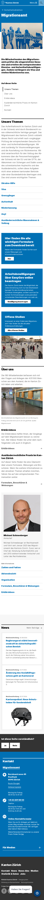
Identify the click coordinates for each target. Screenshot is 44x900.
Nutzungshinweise (27, 882)
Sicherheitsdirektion (13, 10)
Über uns (8, 94)
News (14, 871)
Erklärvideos (9, 98)
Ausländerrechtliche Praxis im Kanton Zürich (20, 104)
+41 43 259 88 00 (16, 800)
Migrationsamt (11, 767)
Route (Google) (14, 783)
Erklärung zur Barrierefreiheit (10, 882)
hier (22, 834)
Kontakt (7, 110)
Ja (5, 745)
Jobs (22, 874)
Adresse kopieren (14, 787)
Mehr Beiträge (33, 628)
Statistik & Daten (10, 874)
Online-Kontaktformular (19, 819)
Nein (15, 745)
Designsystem (23, 879)
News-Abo (23, 871)
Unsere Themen (11, 89)
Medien (34, 871)
